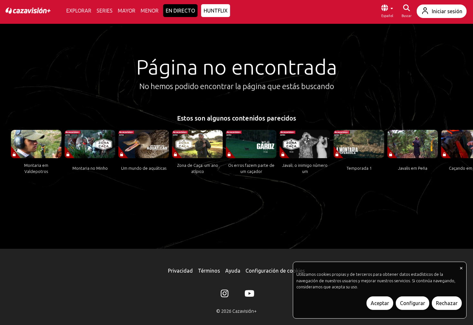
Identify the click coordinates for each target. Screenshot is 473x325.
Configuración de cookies (275, 271)
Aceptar (380, 303)
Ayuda (232, 271)
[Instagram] (224, 295)
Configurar (412, 303)
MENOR (150, 11)
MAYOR (126, 11)
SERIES (105, 11)
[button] (387, 11)
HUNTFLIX (215, 11)
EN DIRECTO (180, 11)
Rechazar (447, 303)
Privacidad (180, 271)
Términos (209, 271)
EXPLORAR (78, 11)
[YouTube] (248, 295)
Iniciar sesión (447, 11)
